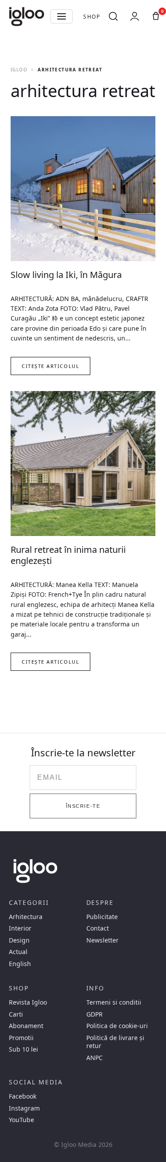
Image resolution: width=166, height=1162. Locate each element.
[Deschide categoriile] (61, 16)
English (20, 964)
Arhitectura (25, 917)
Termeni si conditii (113, 1002)
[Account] (135, 16)
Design (19, 940)
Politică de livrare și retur (115, 1042)
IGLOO (19, 70)
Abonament (26, 1026)
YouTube (21, 1120)
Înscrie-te (83, 806)
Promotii (21, 1038)
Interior (20, 928)
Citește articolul (50, 366)
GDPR (94, 1014)
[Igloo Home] (26, 16)
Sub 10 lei (23, 1049)
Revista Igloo (28, 1002)
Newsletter (102, 940)
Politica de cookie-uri (117, 1026)
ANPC (94, 1058)
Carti (16, 1014)
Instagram (24, 1108)
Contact (97, 928)
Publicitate (102, 917)
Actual (18, 952)
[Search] (113, 16)
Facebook (22, 1096)
